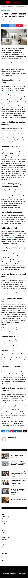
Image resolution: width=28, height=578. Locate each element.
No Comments (5, 21)
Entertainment (5, 521)
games (3, 530)
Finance (3, 525)
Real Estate (4, 551)
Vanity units (10, 237)
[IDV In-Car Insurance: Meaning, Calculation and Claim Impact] (5, 456)
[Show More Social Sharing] (25, 25)
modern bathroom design (7, 92)
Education (4, 518)
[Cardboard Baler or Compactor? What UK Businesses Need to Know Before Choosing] (5, 473)
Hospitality (4, 539)
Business (3, 514)
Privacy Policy (10, 570)
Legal (3, 544)
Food (3, 528)
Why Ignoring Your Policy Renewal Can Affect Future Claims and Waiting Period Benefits (18, 482)
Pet (2, 548)
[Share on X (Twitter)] (12, 25)
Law (2, 542)
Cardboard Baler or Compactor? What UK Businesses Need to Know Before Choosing (18, 473)
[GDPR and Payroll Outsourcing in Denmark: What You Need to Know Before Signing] (5, 491)
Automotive (4, 512)
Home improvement (5, 10)
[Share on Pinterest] (19, 25)
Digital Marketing (5, 516)
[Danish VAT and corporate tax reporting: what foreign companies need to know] (5, 500)
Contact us (18, 570)
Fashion (3, 523)
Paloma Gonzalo (9, 19)
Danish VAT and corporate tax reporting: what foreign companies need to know (19, 499)
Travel (3, 560)
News (3, 546)
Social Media (4, 553)
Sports (3, 555)
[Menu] (2, 2)
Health (3, 535)
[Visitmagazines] (14, 2)
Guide (3, 532)
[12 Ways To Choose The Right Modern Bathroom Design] (14, 37)
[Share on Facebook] (5, 25)
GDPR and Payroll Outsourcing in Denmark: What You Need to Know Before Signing (18, 491)
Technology (4, 558)
